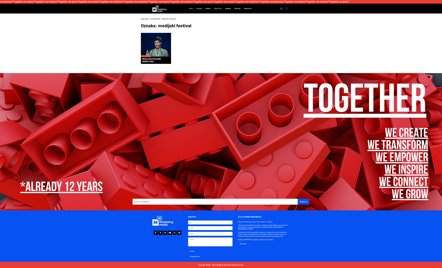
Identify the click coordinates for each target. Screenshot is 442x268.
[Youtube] (170, 233)
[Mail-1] (179, 233)
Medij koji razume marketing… (151, 60)
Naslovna (144, 19)
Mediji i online (146, 56)
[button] (281, 8)
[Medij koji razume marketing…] (156, 45)
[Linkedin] (165, 233)
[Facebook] (156, 233)
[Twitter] (160, 233)
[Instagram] (175, 233)
